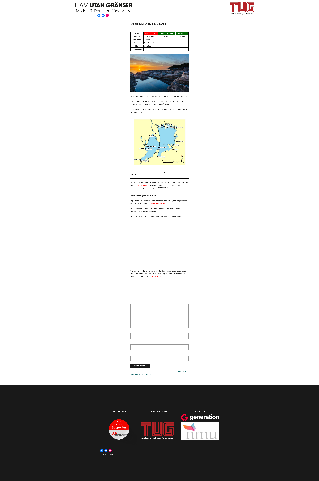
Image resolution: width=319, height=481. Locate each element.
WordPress (110, 454)
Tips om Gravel (156, 276)
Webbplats (134, 354)
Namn (133, 332)
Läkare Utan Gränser (157, 203)
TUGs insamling (142, 185)
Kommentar (135, 302)
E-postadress (135, 343)
